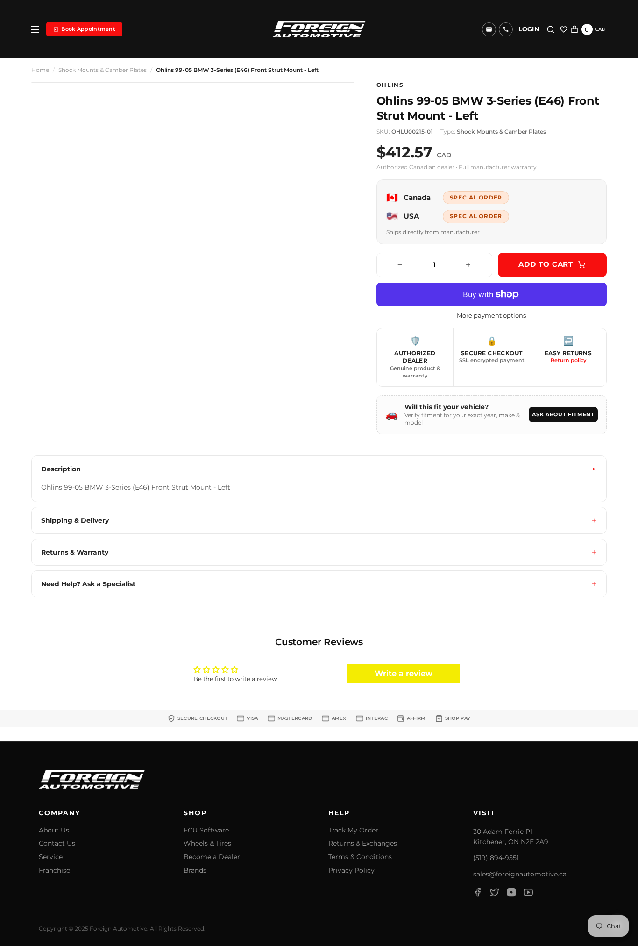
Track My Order (353, 830)
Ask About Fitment (563, 414)
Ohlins (390, 85)
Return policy (568, 360)
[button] (506, 29)
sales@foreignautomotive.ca (520, 874)
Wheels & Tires (207, 843)
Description (61, 469)
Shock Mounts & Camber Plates (102, 70)
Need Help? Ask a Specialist (88, 584)
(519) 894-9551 (496, 858)
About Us (54, 830)
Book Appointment (88, 29)
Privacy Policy (351, 871)
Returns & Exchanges (362, 843)
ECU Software (206, 830)
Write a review (403, 673)
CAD (600, 29)
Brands (195, 871)
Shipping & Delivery (75, 520)
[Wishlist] (564, 29)
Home (40, 70)
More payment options (491, 315)
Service (51, 857)
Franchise (54, 871)
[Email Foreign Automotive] (489, 29)
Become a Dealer (212, 857)
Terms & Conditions (360, 857)
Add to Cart (545, 264)
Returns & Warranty (74, 552)
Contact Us (57, 843)
